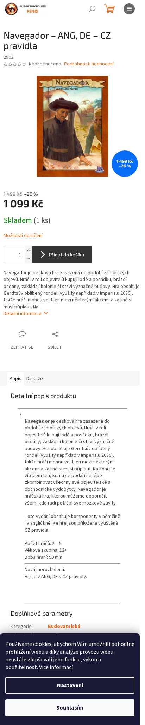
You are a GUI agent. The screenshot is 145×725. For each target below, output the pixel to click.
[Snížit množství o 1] (28, 259)
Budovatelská (64, 626)
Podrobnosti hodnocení (89, 64)
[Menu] (129, 9)
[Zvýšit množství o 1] (28, 250)
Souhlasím (69, 708)
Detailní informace (23, 313)
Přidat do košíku (66, 254)
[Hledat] (92, 9)
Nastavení (70, 685)
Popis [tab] (15, 378)
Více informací (56, 667)
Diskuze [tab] (34, 378)
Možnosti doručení (23, 235)
